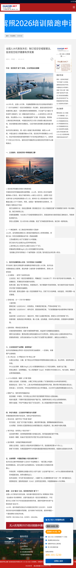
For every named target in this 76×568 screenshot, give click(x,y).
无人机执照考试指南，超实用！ (66, 129)
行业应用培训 (24, 546)
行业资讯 (12, 36)
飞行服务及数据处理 (26, 554)
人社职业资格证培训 (26, 549)
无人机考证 (23, 543)
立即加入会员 (58, 561)
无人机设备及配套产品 (26, 552)
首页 (7, 36)
